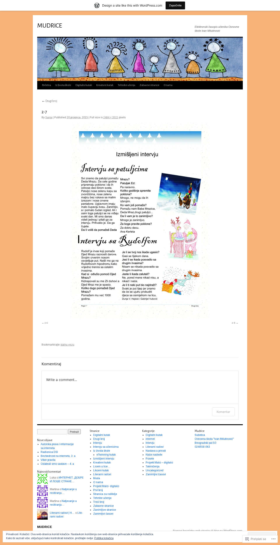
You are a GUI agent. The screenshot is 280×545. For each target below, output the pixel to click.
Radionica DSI (49, 452)
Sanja (48, 117)
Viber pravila (48, 459)
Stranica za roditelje (105, 494)
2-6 (46, 322)
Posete (150, 458)
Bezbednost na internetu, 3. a (58, 456)
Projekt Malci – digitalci (159, 462)
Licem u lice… (101, 466)
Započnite (175, 5)
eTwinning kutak (106, 454)
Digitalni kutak (83, 85)
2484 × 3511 (110, 117)
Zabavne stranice (149, 85)
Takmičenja (152, 466)
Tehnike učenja (126, 85)
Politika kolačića (104, 538)
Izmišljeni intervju (103, 458)
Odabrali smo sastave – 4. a (57, 463)
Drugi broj (49, 101)
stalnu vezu (67, 344)
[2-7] (140, 221)
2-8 (233, 322)
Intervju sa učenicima (106, 446)
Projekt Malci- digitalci (106, 486)
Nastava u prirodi (156, 450)
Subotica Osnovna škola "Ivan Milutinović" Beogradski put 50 (214, 438)
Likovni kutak (101, 470)
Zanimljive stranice (104, 509)
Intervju (97, 442)
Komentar (223, 412)
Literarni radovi (102, 474)
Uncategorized (154, 470)
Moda (96, 478)
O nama (168, 85)
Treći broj (98, 501)
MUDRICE (49, 25)
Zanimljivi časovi (103, 513)
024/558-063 (202, 446)
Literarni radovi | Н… (62, 512)
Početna (46, 85)
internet (150, 438)
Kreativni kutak (104, 85)
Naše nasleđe (154, 454)
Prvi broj (98, 490)
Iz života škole (63, 85)
